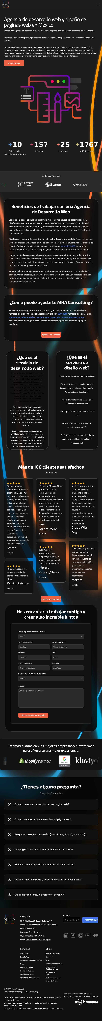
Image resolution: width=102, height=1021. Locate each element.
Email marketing (26, 971)
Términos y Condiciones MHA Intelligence (80, 996)
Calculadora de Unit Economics (52, 968)
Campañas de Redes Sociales (31, 960)
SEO (22, 963)
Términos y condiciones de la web (77, 993)
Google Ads (24, 957)
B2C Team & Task (50, 973)
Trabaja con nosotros (54, 963)
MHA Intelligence (27, 974)
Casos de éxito (51, 981)
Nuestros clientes (53, 953)
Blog (47, 960)
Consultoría (24, 953)
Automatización (26, 967)
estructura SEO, (68, 246)
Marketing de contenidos (30, 977)
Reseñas (49, 957)
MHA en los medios (53, 978)
